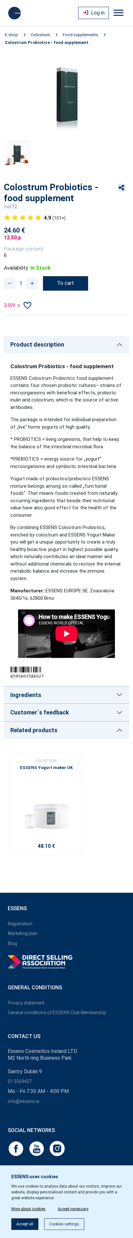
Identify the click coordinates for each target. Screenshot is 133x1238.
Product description (37, 344)
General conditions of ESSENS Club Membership (57, 1012)
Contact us (24, 1036)
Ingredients (25, 695)
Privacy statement (26, 1002)
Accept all (24, 1224)
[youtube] (37, 1148)
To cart (65, 283)
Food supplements (80, 34)
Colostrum (40, 34)
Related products (33, 730)
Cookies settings (64, 1224)
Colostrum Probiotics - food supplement (46, 42)
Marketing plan (22, 933)
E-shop (11, 34)
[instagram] (57, 1148)
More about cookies (28, 1209)
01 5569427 (20, 1081)
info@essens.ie (23, 1101)
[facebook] (16, 1148)
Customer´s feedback (39, 712)
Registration (20, 923)
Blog (12, 943)
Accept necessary (73, 1209)
